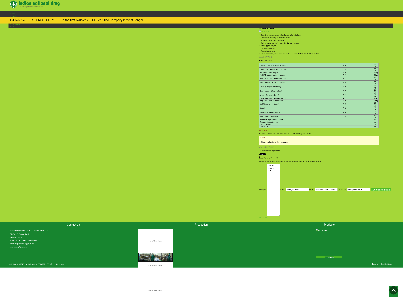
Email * (311, 189)
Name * (283, 189)
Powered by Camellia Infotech (382, 264)
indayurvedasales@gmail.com (24, 244)
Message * (262, 189)
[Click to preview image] (264, 32)
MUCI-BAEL (329, 257)
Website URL (342, 189)
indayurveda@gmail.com (18, 247)
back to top (263, 217)
